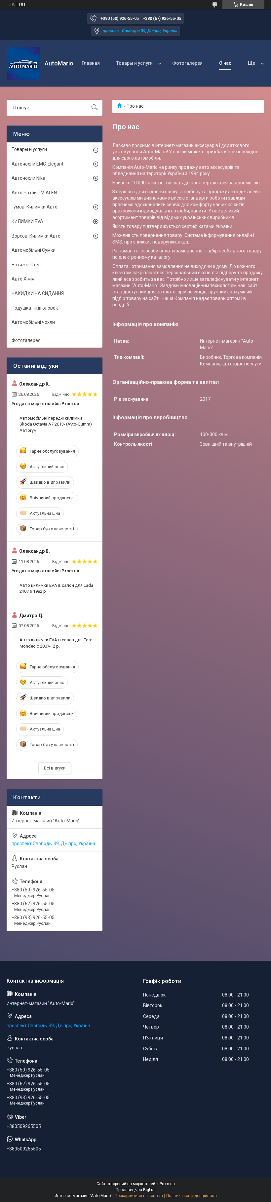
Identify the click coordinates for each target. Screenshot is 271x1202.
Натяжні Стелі (27, 264)
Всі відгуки (54, 768)
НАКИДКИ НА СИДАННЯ (38, 293)
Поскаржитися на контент (139, 1195)
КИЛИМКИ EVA (27, 221)
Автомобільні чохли (33, 322)
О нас (225, 63)
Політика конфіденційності (191, 1195)
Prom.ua (167, 1184)
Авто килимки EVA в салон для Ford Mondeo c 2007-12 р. (56, 642)
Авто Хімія (23, 279)
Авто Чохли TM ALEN (34, 192)
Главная (91, 63)
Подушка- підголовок (35, 308)
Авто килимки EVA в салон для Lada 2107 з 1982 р (56, 588)
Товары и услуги (134, 63)
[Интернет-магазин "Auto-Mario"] (23, 63)
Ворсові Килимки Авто (36, 236)
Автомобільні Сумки (34, 250)
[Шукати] (94, 108)
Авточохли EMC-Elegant (37, 164)
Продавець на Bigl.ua (136, 1189)
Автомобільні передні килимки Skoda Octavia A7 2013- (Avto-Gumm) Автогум (55, 424)
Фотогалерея (187, 63)
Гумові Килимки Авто (35, 206)
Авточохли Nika (28, 178)
